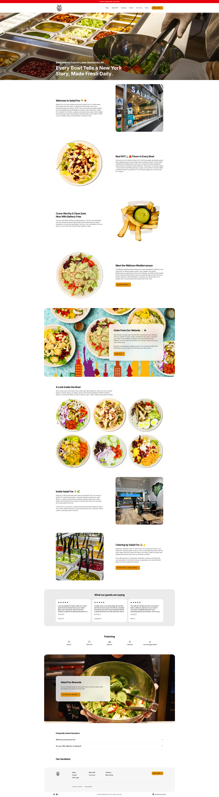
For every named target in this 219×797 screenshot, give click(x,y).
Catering (123, 8)
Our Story (139, 8)
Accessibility (88, 786)
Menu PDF (115, 8)
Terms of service (77, 786)
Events (131, 8)
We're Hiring (109, 775)
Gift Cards (75, 778)
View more (61, 614)
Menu (107, 8)
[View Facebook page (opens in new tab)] (54, 794)
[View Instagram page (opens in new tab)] (57, 794)
